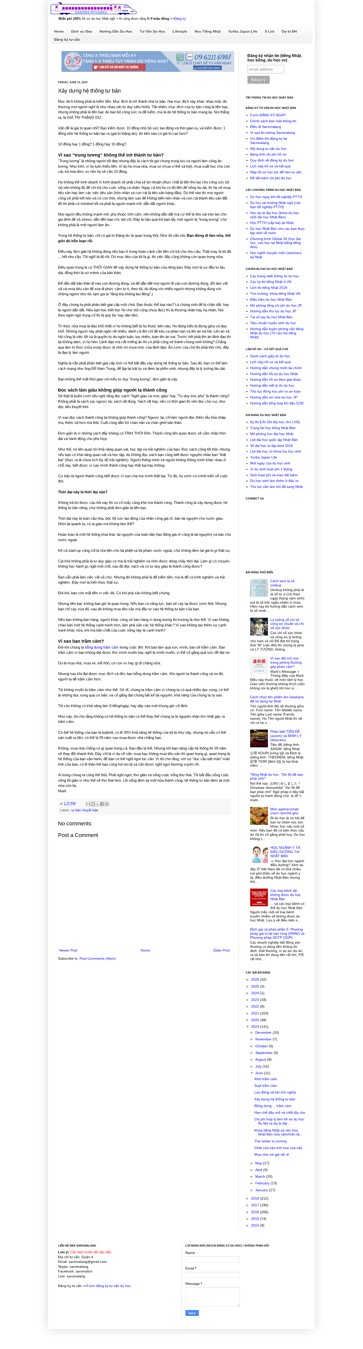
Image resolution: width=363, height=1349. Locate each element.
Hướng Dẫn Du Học (116, 31)
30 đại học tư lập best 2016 (271, 446)
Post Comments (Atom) (98, 958)
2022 (255, 1006)
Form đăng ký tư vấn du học (109, 1286)
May (259, 1163)
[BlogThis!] (92, 803)
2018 (255, 1198)
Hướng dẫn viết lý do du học (272, 385)
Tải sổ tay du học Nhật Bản (271, 317)
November (264, 1039)
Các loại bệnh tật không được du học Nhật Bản (285, 895)
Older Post (221, 950)
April (259, 1170)
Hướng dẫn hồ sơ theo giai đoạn (275, 379)
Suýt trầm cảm (265, 1086)
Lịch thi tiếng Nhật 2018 (268, 288)
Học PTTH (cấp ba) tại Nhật (272, 223)
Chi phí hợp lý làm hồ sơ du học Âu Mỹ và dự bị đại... (279, 1121)
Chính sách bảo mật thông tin (273, 121)
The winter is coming (270, 1141)
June (259, 1073)
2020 (255, 1020)
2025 (255, 986)
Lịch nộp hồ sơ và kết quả (270, 166)
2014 (255, 1225)
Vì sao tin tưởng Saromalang (272, 133)
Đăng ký (180, 18)
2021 (255, 1013)
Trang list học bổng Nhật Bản (273, 428)
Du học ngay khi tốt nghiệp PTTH (276, 197)
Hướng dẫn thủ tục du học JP (273, 311)
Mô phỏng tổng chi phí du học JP (276, 305)
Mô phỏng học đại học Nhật (271, 434)
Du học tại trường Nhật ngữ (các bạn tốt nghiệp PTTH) (275, 205)
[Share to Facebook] (102, 803)
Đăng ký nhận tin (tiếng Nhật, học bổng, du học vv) (274, 58)
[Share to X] (97, 803)
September (264, 1053)
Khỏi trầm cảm (265, 1079)
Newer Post (68, 950)
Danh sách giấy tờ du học (270, 356)
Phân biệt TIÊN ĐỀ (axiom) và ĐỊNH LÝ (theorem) (286, 736)
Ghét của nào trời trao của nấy (278, 1148)
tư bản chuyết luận (84, 810)
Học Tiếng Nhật (208, 31)
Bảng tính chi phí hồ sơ (268, 154)
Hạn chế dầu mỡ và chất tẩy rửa (279, 1112)
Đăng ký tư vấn (67, 39)
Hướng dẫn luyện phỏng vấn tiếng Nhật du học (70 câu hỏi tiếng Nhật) (276, 333)
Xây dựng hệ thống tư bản (274, 1099)
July (258, 1066)
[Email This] (88, 803)
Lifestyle (180, 31)
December (264, 1032)
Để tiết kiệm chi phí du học (271, 178)
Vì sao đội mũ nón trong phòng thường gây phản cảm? (286, 662)
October (262, 1046)
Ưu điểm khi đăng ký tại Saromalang (268, 141)
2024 (255, 993)
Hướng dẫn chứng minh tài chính (276, 368)
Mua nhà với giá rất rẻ (271, 1154)
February (263, 1183)
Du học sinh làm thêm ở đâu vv (274, 481)
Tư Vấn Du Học (152, 31)
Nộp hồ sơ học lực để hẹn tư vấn (276, 172)
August (261, 1059)
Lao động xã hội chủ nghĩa (275, 1092)
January (262, 1190)
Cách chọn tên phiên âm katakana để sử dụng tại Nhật (277, 699)
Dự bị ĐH (289, 31)
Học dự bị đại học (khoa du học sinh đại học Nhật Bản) (274, 215)
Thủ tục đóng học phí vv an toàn (275, 391)
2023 (255, 1000)
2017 (255, 1205)
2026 (255, 979)
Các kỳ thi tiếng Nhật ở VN (270, 282)
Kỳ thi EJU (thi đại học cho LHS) (275, 422)
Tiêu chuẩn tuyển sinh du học (273, 323)
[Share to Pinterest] (106, 803)
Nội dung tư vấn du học (268, 149)
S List (269, 31)
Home (59, 31)
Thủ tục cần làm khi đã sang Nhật (276, 487)
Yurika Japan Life (242, 31)
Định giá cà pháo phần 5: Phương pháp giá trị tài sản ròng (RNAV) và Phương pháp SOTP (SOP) (277, 933)
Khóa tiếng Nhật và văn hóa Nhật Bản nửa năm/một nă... (278, 1132)
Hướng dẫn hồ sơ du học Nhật (274, 374)
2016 (255, 1212)
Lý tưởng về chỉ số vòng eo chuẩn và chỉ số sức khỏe (287, 624)
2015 (255, 1219)
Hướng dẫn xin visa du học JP (273, 397)
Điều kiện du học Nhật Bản (271, 299)
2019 (255, 1027)
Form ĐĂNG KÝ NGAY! (268, 115)
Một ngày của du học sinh (270, 463)
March (260, 1176)
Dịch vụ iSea (81, 31)
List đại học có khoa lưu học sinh (275, 451)
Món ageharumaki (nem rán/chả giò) (284, 811)
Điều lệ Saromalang (265, 127)
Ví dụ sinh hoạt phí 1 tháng (271, 469)
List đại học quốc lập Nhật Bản (274, 440)
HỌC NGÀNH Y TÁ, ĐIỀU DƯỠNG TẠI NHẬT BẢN (285, 852)
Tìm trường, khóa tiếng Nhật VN (275, 294)
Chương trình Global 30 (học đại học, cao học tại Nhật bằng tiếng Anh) (275, 243)
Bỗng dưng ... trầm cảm (272, 1106)
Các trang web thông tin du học (274, 276)
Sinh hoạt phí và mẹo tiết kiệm (274, 475)
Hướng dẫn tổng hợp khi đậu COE (277, 403)
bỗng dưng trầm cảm (102, 647)
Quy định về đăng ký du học (272, 160)
